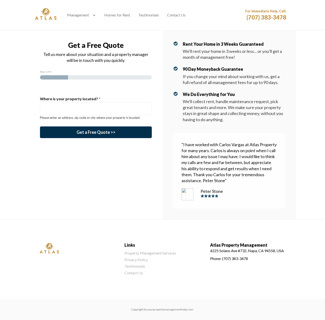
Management (78, 15)
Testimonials (148, 15)
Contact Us (176, 15)
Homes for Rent (117, 15)
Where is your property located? (70, 98)
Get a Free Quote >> (96, 132)
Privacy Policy (136, 259)
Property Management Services (150, 253)
